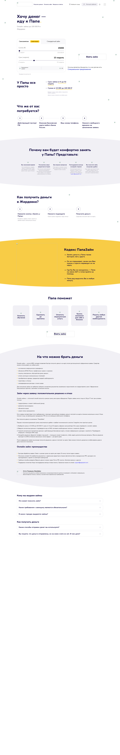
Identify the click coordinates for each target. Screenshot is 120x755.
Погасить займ (48, 4)
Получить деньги (38, 4)
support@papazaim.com (76, 174)
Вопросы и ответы (58, 4)
